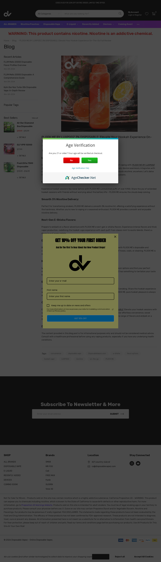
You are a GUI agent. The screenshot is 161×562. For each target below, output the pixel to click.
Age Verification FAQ (80, 168)
